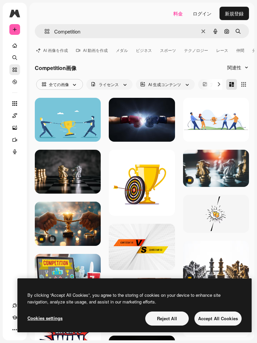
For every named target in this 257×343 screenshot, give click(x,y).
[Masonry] (231, 84)
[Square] (243, 84)
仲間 (240, 50)
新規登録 (234, 13)
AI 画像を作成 (55, 50)
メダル (122, 50)
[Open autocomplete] (44, 31)
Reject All (167, 318)
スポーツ (168, 50)
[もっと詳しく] (14, 81)
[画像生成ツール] (14, 127)
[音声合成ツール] (14, 151)
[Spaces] (14, 115)
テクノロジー (196, 50)
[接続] (14, 305)
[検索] (14, 57)
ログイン (202, 13)
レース (222, 50)
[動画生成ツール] (14, 139)
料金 (178, 13)
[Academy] (14, 317)
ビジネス (144, 50)
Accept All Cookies (218, 318)
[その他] (14, 329)
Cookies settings (45, 318)
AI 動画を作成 (95, 50)
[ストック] (14, 69)
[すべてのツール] (14, 103)
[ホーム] (14, 45)
